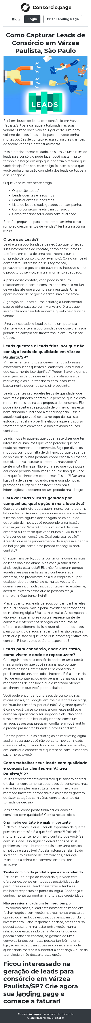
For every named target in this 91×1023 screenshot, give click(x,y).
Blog (16, 19)
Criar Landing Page (63, 19)
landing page (37, 993)
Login (32, 19)
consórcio (32, 258)
